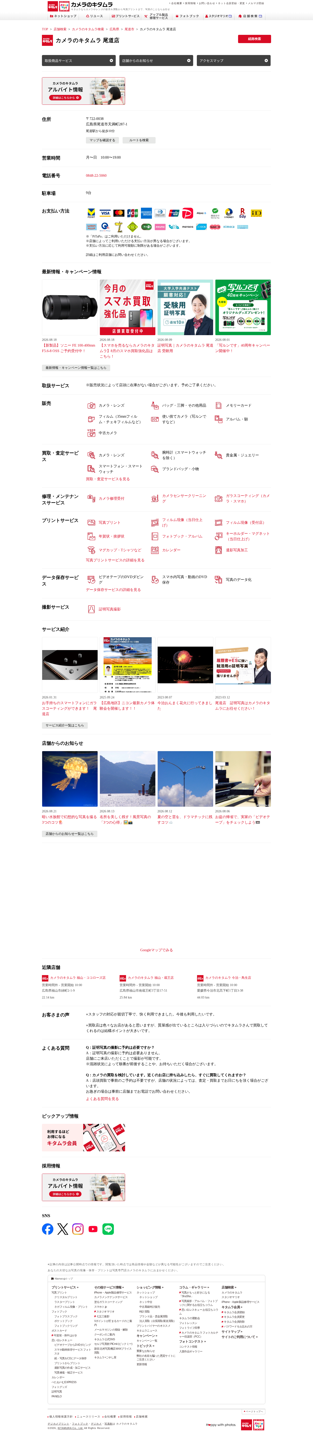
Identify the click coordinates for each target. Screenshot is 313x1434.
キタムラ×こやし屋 (105, 1357)
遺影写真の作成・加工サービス (72, 1367)
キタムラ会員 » (232, 1307)
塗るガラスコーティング (108, 1302)
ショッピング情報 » (150, 1287)
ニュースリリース (88, 1416)
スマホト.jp (100, 1306)
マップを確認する (102, 140)
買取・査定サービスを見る (108, 479)
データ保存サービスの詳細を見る (113, 590)
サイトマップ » (232, 1331)
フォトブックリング (66, 1325)
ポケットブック (63, 1321)
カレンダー (58, 1377)
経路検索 (254, 39)
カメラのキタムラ (232, 1292)
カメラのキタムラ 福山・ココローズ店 (78, 977)
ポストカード (59, 1330)
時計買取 (144, 1311)
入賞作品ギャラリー (191, 1351)
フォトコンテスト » (192, 1341)
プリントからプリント (67, 1363)
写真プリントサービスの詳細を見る (115, 560)
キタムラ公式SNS (104, 1339)
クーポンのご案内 (104, 1334)
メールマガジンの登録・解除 (111, 1329)
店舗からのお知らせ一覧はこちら (70, 834)
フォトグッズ (59, 1387)
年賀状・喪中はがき (65, 1335)
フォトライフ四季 (189, 1327)
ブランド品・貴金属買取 (153, 1316)
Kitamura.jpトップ (64, 1278)
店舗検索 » (229, 1287)
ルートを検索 (139, 140)
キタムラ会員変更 (234, 1316)
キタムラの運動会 (189, 1318)
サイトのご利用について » (240, 1337)
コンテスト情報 (188, 1346)
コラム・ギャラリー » (194, 1287)
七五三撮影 (102, 1316)
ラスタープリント (64, 1302)
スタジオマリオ (105, 1311)
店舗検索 (60, 29)
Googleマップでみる (156, 950)
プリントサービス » (65, 1287)
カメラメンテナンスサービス (111, 1297)
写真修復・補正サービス (68, 1372)
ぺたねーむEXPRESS (64, 1382)
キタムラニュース (147, 1330)
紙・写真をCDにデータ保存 (70, 1358)
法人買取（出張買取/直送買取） (157, 1321)
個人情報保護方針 (61, 1416)
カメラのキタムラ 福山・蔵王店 (151, 977)
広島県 (114, 29)
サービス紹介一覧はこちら (65, 725)
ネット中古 (145, 1302)
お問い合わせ (207, 3)
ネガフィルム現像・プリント (71, 1306)
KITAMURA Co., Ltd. (70, 1428)
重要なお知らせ (146, 1351)
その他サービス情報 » (109, 1287)
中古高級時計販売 (149, 1306)
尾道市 (129, 29)
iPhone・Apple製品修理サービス (113, 1292)
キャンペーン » (147, 1335)
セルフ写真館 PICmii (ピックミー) (113, 1344)
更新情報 (142, 1364)
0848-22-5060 (96, 175)
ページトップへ (254, 1411)
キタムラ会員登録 (234, 1312)
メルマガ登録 (256, 3)
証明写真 (57, 1391)
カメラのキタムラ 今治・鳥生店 (228, 977)
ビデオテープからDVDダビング (72, 1344)
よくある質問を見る (102, 1099)
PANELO (57, 1396)
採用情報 (190, 3)
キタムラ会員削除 (234, 1321)
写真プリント (59, 1292)
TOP (45, 29)
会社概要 (176, 3)
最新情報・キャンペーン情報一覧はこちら (76, 368)
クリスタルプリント (66, 1297)
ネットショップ (146, 1292)
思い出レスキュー (62, 1340)
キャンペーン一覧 (147, 1340)
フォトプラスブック (66, 1316)
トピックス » (145, 1346)
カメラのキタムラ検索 (88, 29)
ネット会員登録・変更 (231, 3)
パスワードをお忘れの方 (238, 1326)
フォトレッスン (188, 1323)
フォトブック (59, 1311)
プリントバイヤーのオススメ (153, 1325)
